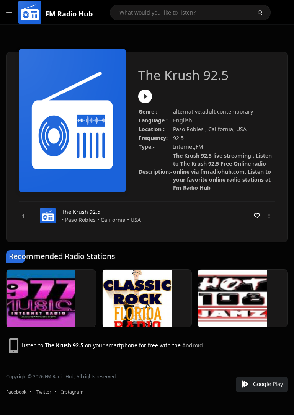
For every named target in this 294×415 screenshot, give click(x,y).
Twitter (43, 392)
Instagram (72, 392)
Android (192, 345)
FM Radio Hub (69, 13)
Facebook (16, 392)
